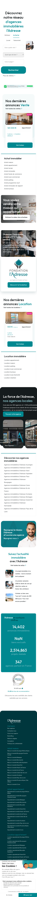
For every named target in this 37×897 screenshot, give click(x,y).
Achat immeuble (9, 171)
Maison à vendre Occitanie (14, 775)
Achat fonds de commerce (13, 174)
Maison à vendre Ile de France (15, 770)
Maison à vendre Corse (13, 784)
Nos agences (11, 728)
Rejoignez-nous (10, 538)
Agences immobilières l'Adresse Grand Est (18, 500)
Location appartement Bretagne (16, 845)
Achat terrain (8, 168)
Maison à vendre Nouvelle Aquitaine (17, 762)
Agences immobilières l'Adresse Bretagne (18, 497)
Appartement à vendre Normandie (16, 802)
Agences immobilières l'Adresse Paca (16, 476)
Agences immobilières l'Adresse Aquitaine (18, 474)
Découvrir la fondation (18, 285)
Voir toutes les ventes (13, 109)
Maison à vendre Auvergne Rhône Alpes (18, 751)
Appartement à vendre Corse (15, 830)
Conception (10, 741)
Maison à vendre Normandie (15, 760)
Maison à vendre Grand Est (14, 765)
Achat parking (8, 180)
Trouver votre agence (13, 414)
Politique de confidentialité (14, 743)
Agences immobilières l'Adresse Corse (17, 485)
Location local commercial (13, 369)
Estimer (7, 35)
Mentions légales (12, 738)
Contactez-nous (11, 731)
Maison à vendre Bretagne (14, 757)
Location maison (9, 363)
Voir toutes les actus (17, 565)
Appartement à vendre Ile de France (17, 814)
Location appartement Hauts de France (18, 857)
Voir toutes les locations (11, 307)
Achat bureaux (9, 189)
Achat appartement (10, 165)
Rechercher (13, 70)
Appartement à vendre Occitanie (16, 820)
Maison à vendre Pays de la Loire (16, 778)
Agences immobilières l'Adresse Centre (17, 468)
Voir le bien (20, 145)
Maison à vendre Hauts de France (16, 767)
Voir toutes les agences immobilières (9, 441)
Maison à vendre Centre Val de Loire (17, 772)
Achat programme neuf (12, 183)
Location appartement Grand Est (16, 854)
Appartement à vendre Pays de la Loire (18, 823)
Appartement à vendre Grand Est (16, 809)
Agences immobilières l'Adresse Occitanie (18, 494)
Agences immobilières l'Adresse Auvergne (18, 465)
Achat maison (8, 162)
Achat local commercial (12, 177)
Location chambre (10, 378)
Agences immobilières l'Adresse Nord (16, 471)
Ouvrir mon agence (12, 733)
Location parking (9, 366)
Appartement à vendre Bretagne (16, 800)
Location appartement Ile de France (17, 859)
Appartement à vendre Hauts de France (18, 811)
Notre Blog (10, 736)
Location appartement (11, 360)
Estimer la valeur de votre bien (16, 217)
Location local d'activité (12, 375)
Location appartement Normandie (16, 848)
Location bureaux (10, 372)
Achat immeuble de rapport (13, 186)
